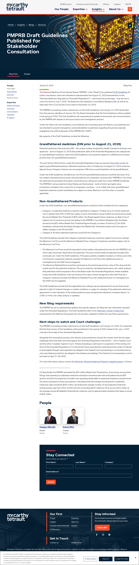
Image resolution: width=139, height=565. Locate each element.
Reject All (106, 559)
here (113, 99)
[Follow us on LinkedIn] (109, 535)
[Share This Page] (129, 25)
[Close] (135, 557)
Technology (10, 108)
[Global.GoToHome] (17, 7)
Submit (51, 482)
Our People (62, 9)
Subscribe (102, 527)
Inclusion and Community (87, 4)
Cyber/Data (10, 114)
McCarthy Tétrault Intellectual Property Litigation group (99, 362)
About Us (115, 9)
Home (11, 25)
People (27, 74)
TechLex (42, 25)
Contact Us (54, 543)
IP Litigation (11, 118)
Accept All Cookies (122, 559)
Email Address (52, 472)
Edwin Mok (10, 95)
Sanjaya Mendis (12, 92)
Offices (106, 4)
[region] (69, 558)
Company (109, 462)
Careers (117, 4)
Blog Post (13, 74)
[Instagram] (103, 535)
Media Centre (76, 543)
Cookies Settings (90, 559)
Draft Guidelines (120, 92)
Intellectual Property (13, 105)
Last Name (80, 462)
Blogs (31, 25)
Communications (12, 111)
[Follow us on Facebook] (97, 535)
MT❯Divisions (66, 4)
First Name (51, 462)
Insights (97, 9)
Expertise (79, 9)
